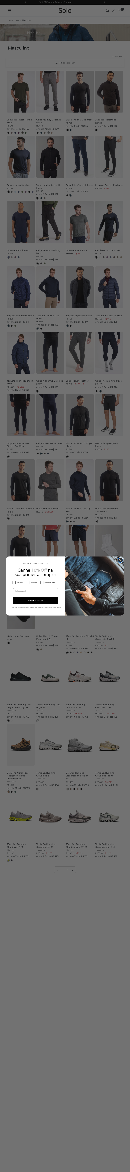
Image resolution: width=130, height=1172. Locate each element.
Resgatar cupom (35, 600)
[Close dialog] (120, 560)
